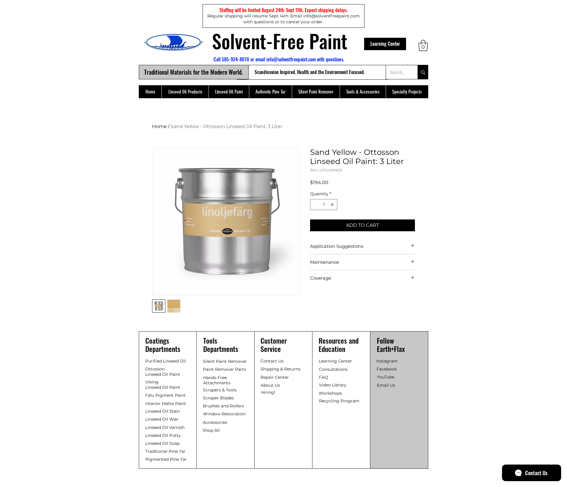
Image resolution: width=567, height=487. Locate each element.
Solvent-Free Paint (279, 41)
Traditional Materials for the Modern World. (193, 72)
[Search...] (423, 72)
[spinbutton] (323, 204)
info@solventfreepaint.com (291, 59)
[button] (423, 45)
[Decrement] (314, 204)
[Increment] (332, 204)
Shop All (211, 430)
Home (159, 126)
